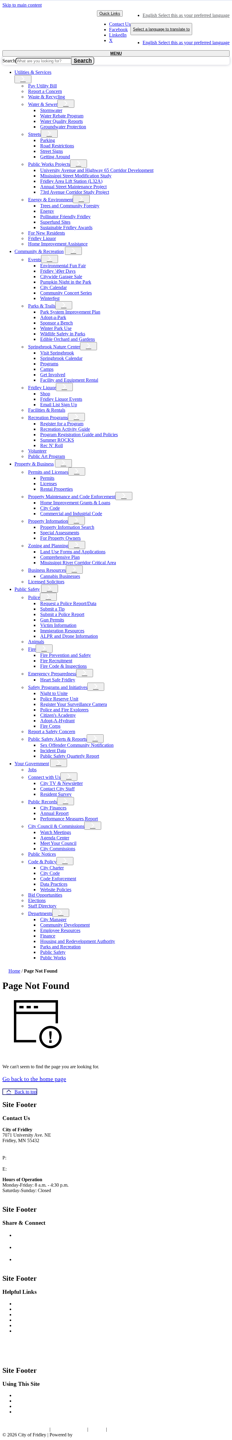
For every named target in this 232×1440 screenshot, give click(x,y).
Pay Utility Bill (42, 85)
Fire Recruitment (56, 660)
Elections (37, 900)
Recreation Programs (48, 417)
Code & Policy (42, 861)
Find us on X (35, 1247)
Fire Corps (50, 726)
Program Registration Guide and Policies (79, 434)
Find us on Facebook (43, 1235)
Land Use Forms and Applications (72, 551)
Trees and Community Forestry (69, 205)
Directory (23, 1411)
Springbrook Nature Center (54, 346)
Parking (47, 140)
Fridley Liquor (42, 238)
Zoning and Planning (48, 545)
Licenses (48, 483)
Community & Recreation (39, 251)
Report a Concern (45, 91)
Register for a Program (61, 423)
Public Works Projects (49, 164)
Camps (46, 369)
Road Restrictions (57, 145)
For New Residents (46, 233)
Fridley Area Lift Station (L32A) (71, 181)
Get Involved (52, 374)
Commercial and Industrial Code (71, 513)
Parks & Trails (41, 305)
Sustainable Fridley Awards (66, 227)
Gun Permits (52, 619)
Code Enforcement (58, 878)
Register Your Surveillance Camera (73, 704)
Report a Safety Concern (51, 731)
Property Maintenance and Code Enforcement (71, 496)
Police (34, 597)
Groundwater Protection (63, 126)
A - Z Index (119, 1429)
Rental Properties (56, 489)
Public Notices (42, 854)
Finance (47, 935)
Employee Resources (60, 930)
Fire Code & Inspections (63, 666)
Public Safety (27, 589)
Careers (21, 1320)
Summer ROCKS (57, 440)
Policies (21, 1406)
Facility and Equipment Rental (69, 380)
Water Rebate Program (61, 115)
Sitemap (97, 1429)
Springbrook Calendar (61, 358)
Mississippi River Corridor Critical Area (78, 562)
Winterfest (50, 298)
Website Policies (55, 889)
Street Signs (51, 151)
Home (14, 971)
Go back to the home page (34, 1079)
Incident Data (53, 750)
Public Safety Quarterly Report (69, 756)
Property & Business (34, 463)
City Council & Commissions (56, 826)
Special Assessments (59, 532)
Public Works (53, 957)
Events (34, 259)
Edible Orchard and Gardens (67, 339)
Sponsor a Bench (56, 322)
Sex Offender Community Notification (77, 745)
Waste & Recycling (46, 96)
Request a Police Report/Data (68, 603)
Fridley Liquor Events (61, 399)
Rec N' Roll (51, 445)
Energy (47, 211)
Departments (40, 913)
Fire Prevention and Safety (65, 655)
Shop (45, 393)
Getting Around (55, 156)
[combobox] (161, 29)
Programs (49, 363)
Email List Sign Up (58, 404)
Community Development (65, 925)
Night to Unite (54, 693)
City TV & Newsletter (61, 783)
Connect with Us (44, 777)
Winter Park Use (56, 328)
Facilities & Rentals (46, 410)
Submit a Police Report (62, 614)
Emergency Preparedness (52, 673)
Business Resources (47, 570)
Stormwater (51, 110)
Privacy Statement (69, 1429)
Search (8, 60)
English (186, 15)
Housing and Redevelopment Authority (77, 941)
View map (13, 1146)
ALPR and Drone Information (69, 636)
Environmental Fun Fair (63, 265)
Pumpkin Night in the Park (65, 282)
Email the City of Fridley (35, 1169)
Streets (34, 134)
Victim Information (58, 625)
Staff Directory (42, 905)
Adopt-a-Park (53, 317)
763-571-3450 (23, 1158)
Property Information (48, 521)
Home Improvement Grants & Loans (75, 502)
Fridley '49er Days (58, 271)
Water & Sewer (42, 104)
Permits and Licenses (48, 472)
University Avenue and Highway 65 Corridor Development (96, 170)
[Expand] (22, 79)
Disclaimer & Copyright (25, 1429)
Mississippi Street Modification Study (75, 175)
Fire (32, 649)
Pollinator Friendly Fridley (65, 216)
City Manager (53, 919)
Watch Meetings (55, 832)
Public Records (42, 801)
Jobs (32, 769)
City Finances (53, 807)
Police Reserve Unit (59, 698)
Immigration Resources (62, 630)
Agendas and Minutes (35, 1325)
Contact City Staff (57, 788)
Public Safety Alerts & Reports (57, 739)
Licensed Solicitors (46, 581)
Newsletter (24, 1303)
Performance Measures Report (69, 818)
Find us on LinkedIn (42, 1259)
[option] (186, 15)
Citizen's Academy (58, 715)
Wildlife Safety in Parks (62, 333)
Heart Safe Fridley (57, 679)
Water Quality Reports (61, 121)
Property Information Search (67, 527)
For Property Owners (60, 538)
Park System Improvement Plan (70, 312)
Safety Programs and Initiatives (57, 687)
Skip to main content (22, 5)
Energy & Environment (50, 199)
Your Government (31, 763)
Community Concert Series (66, 292)
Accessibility (26, 1395)
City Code (50, 508)
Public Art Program (46, 456)
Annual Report (54, 813)
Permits (47, 478)
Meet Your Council (58, 843)
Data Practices (53, 884)
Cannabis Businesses (60, 576)
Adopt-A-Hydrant (57, 720)
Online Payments (30, 1314)
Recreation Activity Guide (65, 429)
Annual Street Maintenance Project (73, 186)
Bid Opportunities (45, 895)
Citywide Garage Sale (61, 276)
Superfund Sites (55, 222)
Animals (36, 641)
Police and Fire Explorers (64, 709)
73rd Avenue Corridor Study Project (74, 192)
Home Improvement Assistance (58, 243)
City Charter (52, 867)
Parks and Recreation (60, 946)
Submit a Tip (52, 608)
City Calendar (53, 287)
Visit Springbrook (57, 352)
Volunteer (37, 450)
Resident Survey (56, 794)
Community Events (32, 1330)
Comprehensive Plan (60, 557)
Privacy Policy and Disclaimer (43, 1400)
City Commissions (57, 848)
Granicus (82, 1434)
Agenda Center (54, 837)
